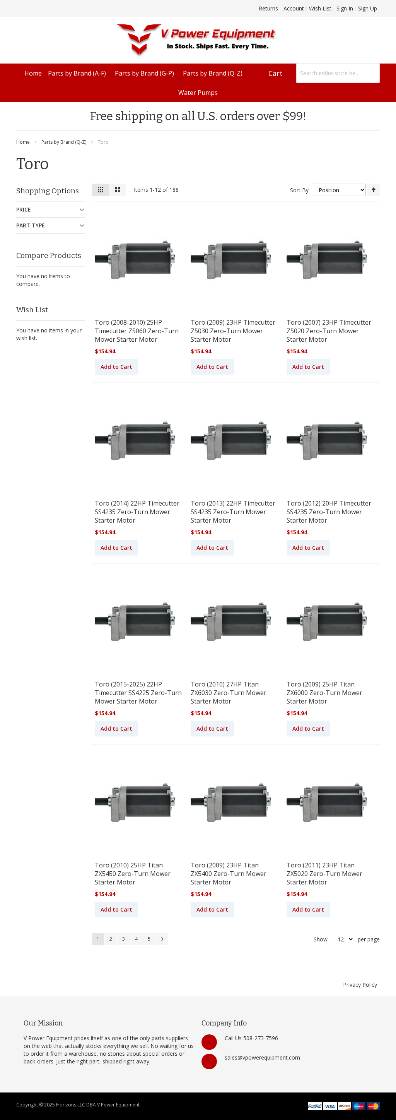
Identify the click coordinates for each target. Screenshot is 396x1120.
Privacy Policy (360, 984)
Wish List (320, 8)
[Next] (162, 939)
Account (293, 8)
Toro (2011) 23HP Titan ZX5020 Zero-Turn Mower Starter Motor (324, 873)
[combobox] (338, 73)
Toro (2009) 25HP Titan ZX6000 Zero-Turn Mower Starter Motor (324, 692)
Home (23, 142)
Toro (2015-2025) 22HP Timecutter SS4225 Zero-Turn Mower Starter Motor (138, 692)
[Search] (370, 73)
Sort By (299, 190)
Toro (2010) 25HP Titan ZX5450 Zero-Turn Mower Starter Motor (133, 873)
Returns (268, 8)
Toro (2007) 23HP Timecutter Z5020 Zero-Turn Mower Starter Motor (329, 331)
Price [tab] (23, 209)
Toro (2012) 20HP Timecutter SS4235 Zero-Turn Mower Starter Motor (329, 512)
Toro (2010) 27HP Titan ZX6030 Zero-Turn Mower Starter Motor (228, 692)
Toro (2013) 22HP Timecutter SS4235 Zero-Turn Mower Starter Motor (233, 512)
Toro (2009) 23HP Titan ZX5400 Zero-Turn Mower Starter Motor (228, 873)
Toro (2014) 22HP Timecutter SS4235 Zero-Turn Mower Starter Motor (137, 512)
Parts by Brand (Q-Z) (64, 142)
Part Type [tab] (30, 225)
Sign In (344, 8)
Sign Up (367, 8)
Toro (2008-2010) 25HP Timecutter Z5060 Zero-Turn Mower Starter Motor (137, 331)
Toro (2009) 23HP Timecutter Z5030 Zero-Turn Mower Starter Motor (233, 331)
